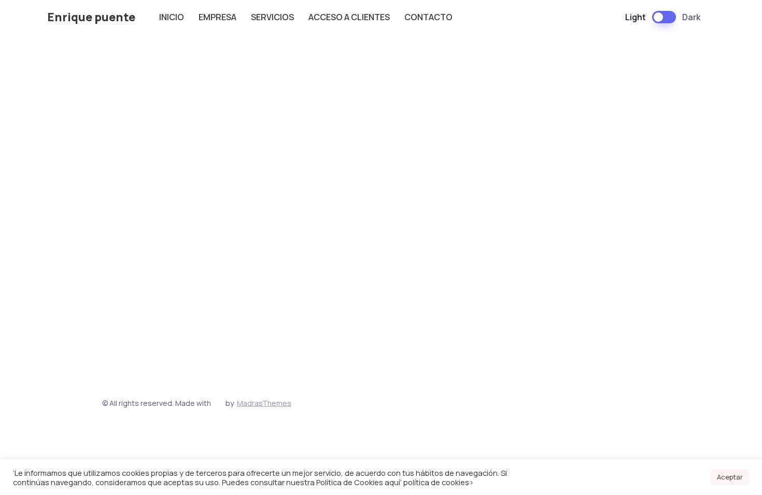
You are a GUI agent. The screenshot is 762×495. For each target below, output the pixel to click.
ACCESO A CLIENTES (349, 17)
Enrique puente (91, 17)
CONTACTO (428, 17)
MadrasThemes (264, 402)
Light (635, 17)
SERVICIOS (272, 17)
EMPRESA (217, 17)
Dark (691, 17)
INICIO (171, 17)
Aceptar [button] (730, 477)
